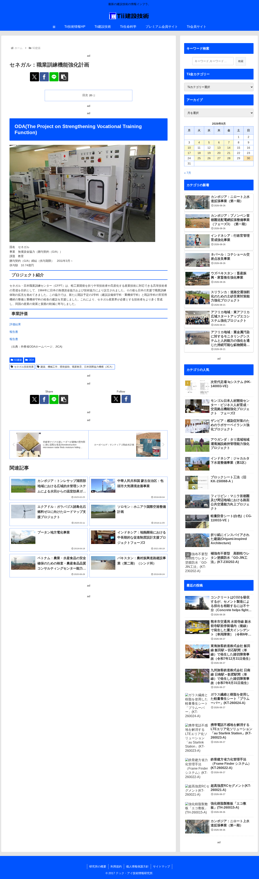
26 (209, 158)
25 (199, 158)
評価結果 (15, 324)
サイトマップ (161, 866)
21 (228, 153)
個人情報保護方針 (137, 866)
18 (199, 153)
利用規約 (116, 866)
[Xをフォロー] (115, 399)
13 (219, 147)
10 (189, 147)
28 (228, 158)
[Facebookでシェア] (44, 76)
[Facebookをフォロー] (126, 399)
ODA (31, 359)
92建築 (18, 359)
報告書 (14, 331)
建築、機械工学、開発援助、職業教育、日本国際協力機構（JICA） (77, 366)
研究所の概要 (97, 866)
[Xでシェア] (34, 76)
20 (219, 153)
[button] (63, 76)
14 (228, 147)
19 (209, 153)
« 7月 (187, 172)
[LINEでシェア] (53, 76)
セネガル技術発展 (24, 366)
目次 (85, 95)
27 (219, 158)
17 (189, 153)
